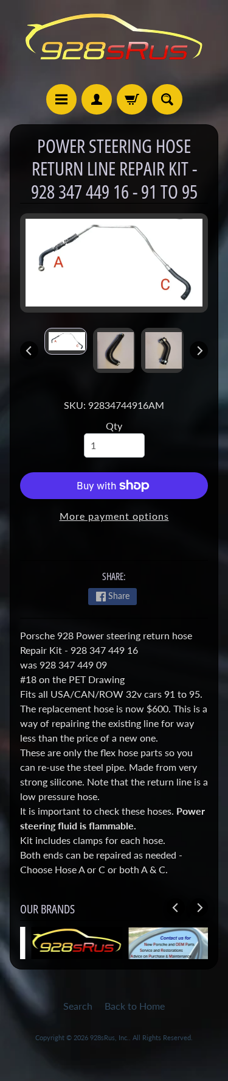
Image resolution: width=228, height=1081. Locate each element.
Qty (114, 425)
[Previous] (29, 350)
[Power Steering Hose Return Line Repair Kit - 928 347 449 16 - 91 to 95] (65, 341)
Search (77, 1006)
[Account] (96, 99)
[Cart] (132, 99)
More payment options (114, 516)
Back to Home (135, 1006)
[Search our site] (167, 99)
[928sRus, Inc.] (114, 42)
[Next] (199, 350)
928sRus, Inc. (109, 1037)
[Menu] (61, 99)
